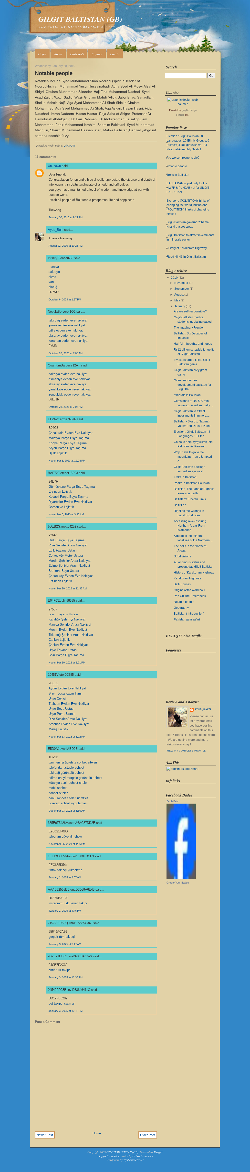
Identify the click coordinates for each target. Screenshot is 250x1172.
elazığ (53, 287)
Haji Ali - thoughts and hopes (193, 343)
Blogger (158, 1152)
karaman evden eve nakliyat (68, 341)
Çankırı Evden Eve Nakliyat (68, 645)
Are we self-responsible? (183, 157)
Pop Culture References (190, 596)
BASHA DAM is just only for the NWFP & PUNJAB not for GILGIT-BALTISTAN (188, 188)
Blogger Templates (108, 1156)
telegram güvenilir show (65, 836)
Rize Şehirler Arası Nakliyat (68, 545)
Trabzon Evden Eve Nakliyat (69, 704)
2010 (174, 277)
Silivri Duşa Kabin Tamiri (66, 693)
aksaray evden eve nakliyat (68, 335)
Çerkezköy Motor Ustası (66, 555)
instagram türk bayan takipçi (69, 903)
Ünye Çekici (57, 698)
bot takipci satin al (61, 1003)
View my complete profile (186, 751)
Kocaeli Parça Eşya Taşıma (68, 496)
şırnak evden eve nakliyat (67, 325)
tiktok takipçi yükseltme (65, 870)
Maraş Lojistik (58, 729)
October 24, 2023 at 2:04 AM (66, 406)
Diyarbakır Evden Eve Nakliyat (70, 502)
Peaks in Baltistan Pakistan (192, 483)
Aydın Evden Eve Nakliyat (67, 688)
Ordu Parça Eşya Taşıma (66, 540)
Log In (114, 54)
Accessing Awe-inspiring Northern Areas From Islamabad (190, 526)
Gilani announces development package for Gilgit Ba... (192, 385)
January (179, 306)
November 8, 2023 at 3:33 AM (66, 514)
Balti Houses (182, 584)
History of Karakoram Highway (187, 248)
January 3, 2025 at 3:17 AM (65, 944)
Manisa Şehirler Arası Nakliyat (70, 624)
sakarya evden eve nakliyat (68, 374)
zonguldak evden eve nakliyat (70, 394)
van (51, 282)
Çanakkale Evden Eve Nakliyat (71, 433)
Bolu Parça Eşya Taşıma (66, 655)
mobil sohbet (58, 788)
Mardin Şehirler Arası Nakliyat (70, 561)
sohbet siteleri (58, 793)
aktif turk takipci (60, 970)
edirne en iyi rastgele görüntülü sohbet (75, 778)
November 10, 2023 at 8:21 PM (67, 662)
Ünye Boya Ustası (61, 708)
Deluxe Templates (142, 1156)
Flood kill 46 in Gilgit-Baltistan (186, 256)
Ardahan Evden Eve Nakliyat (69, 724)
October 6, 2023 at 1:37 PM (65, 299)
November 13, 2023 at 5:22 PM (67, 736)
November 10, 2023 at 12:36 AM (68, 588)
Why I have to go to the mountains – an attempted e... (193, 457)
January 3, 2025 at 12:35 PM (66, 977)
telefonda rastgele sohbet (66, 767)
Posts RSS (77, 54)
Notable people (54, 73)
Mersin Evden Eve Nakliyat (68, 629)
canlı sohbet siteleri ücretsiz (68, 798)
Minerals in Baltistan (187, 395)
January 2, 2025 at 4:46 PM (65, 910)
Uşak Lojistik (58, 453)
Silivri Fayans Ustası (63, 614)
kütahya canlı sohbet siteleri (68, 783)
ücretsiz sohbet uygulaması (68, 803)
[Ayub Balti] (181, 878)
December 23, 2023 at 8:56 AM (67, 810)
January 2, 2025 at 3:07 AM (65, 877)
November (181, 283)
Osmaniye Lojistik (61, 507)
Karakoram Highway (187, 578)
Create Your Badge (178, 882)
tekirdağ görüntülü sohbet (66, 772)
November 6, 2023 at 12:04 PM (67, 460)
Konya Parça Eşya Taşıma (68, 443)
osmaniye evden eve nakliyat (69, 379)
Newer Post (45, 1135)
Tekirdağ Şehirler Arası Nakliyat (71, 635)
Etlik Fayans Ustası (63, 550)
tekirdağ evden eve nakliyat (68, 320)
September (181, 288)
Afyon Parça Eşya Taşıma (67, 448)
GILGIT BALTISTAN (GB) (80, 19)
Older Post (147, 1135)
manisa (54, 266)
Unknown (54, 166)
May (177, 300)
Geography (181, 607)
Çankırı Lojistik (59, 639)
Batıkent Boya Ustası (64, 571)
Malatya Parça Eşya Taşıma (69, 438)
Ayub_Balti (55, 230)
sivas (52, 277)
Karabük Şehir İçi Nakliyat (67, 619)
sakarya (54, 272)
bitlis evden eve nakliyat (66, 330)
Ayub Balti (172, 801)
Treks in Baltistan (178, 175)
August (179, 294)
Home (42, 54)
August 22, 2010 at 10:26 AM (66, 245)
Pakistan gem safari (187, 619)
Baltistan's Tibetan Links (190, 499)
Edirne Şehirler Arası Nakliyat (69, 565)
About (58, 54)
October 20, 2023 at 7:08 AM (66, 353)
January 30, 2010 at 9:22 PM (66, 217)
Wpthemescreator (133, 1160)
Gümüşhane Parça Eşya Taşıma (72, 486)
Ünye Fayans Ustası (63, 650)
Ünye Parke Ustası (62, 714)
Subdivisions (182, 556)
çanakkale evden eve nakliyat (70, 389)
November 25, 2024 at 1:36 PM (67, 843)
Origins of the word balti (189, 590)
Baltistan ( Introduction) (189, 613)
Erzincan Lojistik (60, 491)
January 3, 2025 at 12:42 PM (66, 1010)
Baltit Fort (180, 505)
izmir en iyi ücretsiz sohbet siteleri (73, 762)
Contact (97, 54)
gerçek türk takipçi (62, 937)
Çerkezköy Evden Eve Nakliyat (71, 576)
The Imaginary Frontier (189, 327)
